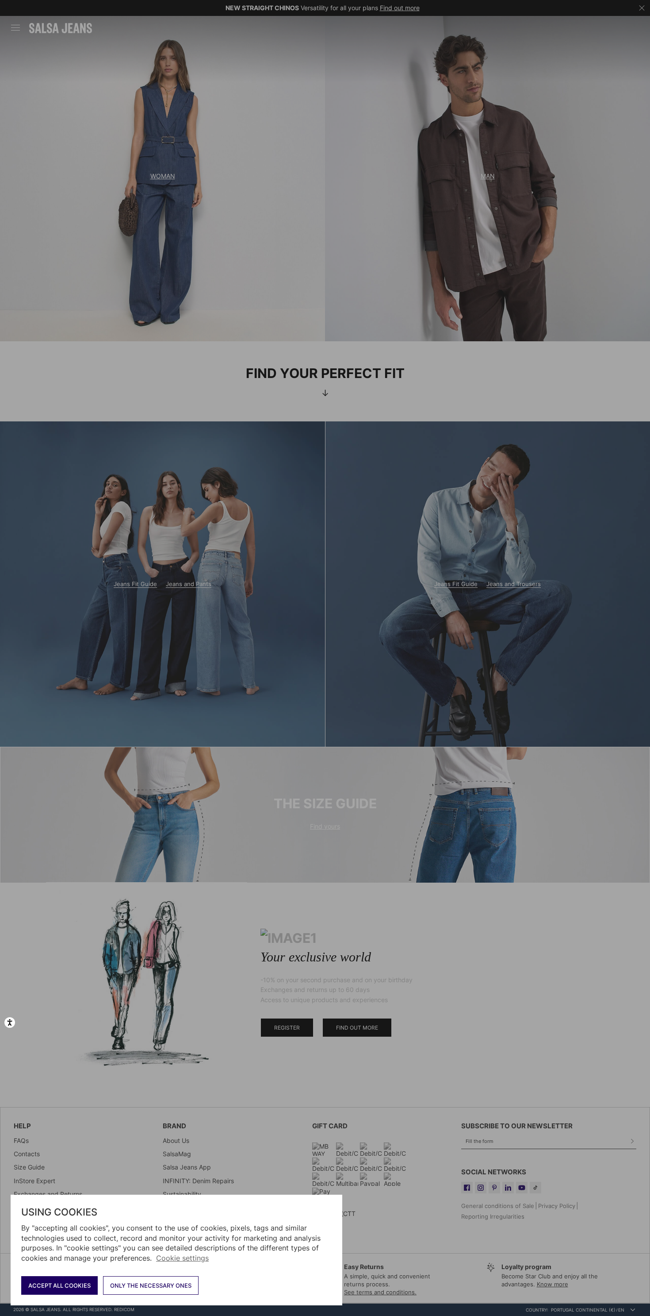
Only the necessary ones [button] (150, 1285)
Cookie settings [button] (182, 1258)
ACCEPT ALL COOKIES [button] (59, 1285)
